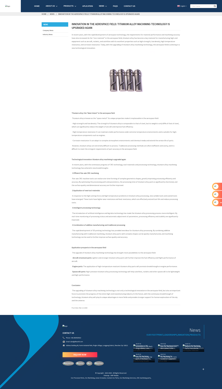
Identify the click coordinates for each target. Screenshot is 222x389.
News (101, 6)
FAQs (115, 6)
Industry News (48, 34)
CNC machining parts (144, 378)
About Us (50, 6)
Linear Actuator (101, 378)
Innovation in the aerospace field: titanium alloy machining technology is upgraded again (99, 14)
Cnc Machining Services (128, 378)
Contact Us (129, 6)
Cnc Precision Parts (77, 378)
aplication (87, 6)
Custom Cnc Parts (113, 378)
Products (68, 6)
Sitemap (106, 375)
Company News (48, 30)
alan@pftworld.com (76, 342)
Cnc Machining (90, 378)
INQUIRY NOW (79, 354)
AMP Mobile (115, 375)
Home (37, 6)
